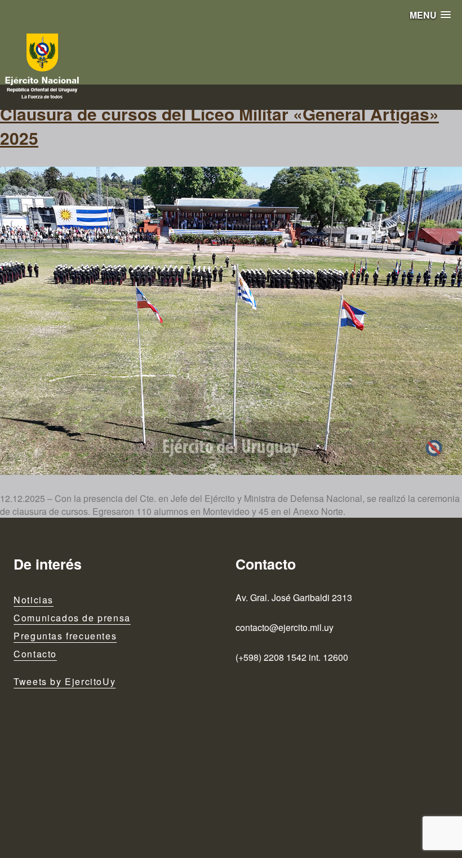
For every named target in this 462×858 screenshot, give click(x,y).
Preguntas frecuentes (65, 635)
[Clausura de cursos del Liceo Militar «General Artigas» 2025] (231, 321)
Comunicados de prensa (72, 617)
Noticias (34, 599)
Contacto (35, 653)
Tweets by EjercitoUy (64, 681)
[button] (430, 15)
